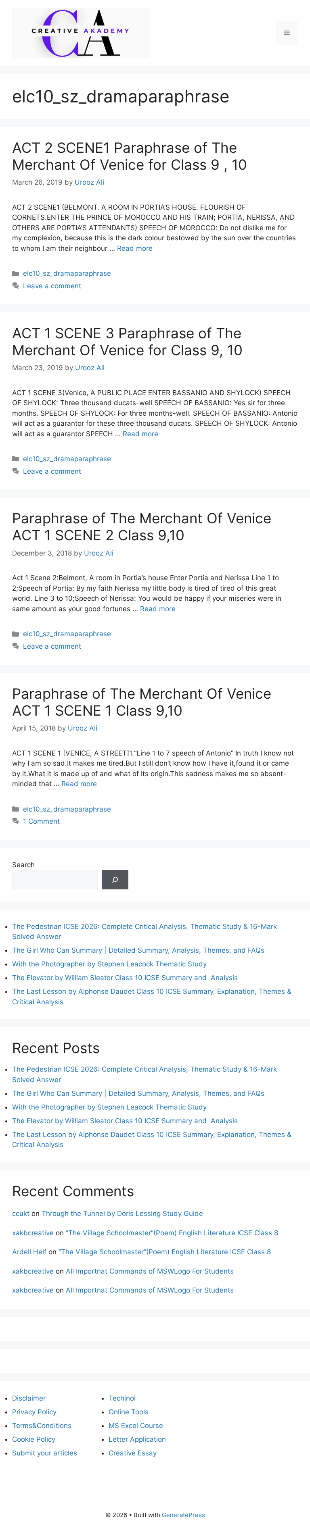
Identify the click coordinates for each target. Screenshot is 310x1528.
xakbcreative (33, 1233)
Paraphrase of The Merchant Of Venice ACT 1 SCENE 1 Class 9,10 (141, 702)
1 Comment (41, 821)
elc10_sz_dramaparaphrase (67, 273)
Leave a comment (52, 286)
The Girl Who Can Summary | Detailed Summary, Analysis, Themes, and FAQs (138, 950)
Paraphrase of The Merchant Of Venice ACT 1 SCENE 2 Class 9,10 (141, 526)
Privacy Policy (34, 1412)
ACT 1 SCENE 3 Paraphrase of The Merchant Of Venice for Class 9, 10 (127, 341)
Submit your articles (44, 1453)
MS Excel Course (136, 1426)
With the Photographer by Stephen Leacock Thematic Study (109, 964)
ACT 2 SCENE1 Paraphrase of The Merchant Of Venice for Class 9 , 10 (129, 156)
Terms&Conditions (41, 1426)
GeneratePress (183, 1515)
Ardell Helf (29, 1252)
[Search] (115, 879)
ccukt (20, 1213)
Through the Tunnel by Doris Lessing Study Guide (122, 1213)
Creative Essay (133, 1453)
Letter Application (137, 1439)
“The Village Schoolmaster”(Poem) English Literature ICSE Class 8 (172, 1233)
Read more (135, 248)
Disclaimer (29, 1398)
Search (23, 865)
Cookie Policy (33, 1439)
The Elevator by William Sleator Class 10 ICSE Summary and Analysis (125, 978)
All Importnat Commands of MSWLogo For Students (150, 1271)
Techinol (122, 1398)
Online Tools (129, 1412)
